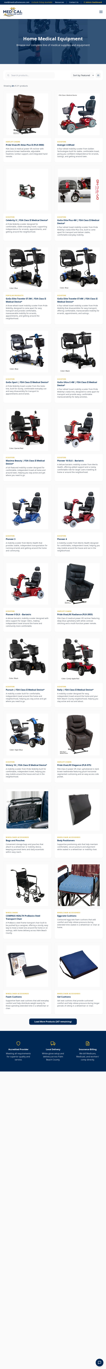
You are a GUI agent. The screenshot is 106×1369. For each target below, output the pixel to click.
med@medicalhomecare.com (16, 2)
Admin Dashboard (94, 2)
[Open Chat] (99, 1362)
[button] (27, 126)
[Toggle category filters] (98, 75)
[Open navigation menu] (101, 12)
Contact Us (73, 2)
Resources (59, 2)
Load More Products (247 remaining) (53, 1021)
